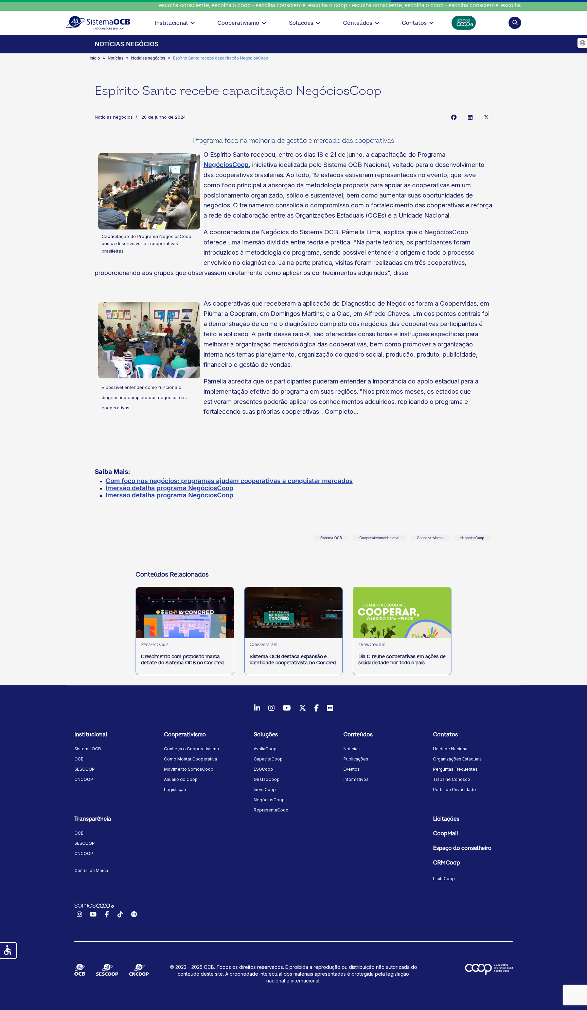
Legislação (175, 789)
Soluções (301, 23)
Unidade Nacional (450, 748)
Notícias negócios (114, 117)
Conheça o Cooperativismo (191, 748)
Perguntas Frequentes (455, 769)
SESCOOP (84, 769)
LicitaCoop (444, 878)
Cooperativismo (238, 23)
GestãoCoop (267, 779)
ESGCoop (263, 769)
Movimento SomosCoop (188, 769)
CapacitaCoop (268, 758)
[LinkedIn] (470, 117)
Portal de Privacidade (454, 789)
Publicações (355, 758)
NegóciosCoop (226, 165)
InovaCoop (265, 789)
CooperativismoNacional (379, 538)
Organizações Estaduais (457, 758)
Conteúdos (357, 23)
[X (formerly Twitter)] (486, 117)
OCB (79, 758)
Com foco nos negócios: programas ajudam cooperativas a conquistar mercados (229, 481)
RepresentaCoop (271, 809)
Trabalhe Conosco (451, 779)
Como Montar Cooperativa (190, 758)
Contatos (414, 23)
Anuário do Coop (181, 779)
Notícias (351, 748)
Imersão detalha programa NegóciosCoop (169, 488)
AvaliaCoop (265, 748)
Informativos (356, 779)
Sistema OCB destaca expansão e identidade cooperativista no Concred (293, 660)
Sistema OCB (331, 538)
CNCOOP (83, 779)
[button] (515, 23)
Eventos (351, 769)
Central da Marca (91, 870)
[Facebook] (454, 117)
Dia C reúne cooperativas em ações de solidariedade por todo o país (402, 660)
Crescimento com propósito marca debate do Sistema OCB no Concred (182, 660)
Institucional (171, 23)
